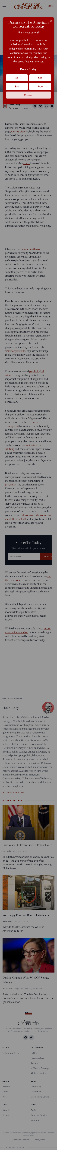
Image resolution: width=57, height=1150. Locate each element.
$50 (17, 86)
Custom (28, 95)
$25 (40, 78)
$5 (17, 78)
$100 (40, 86)
